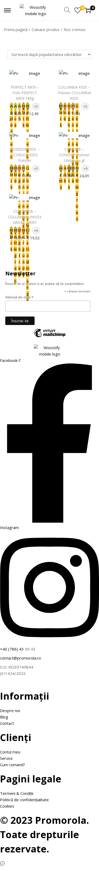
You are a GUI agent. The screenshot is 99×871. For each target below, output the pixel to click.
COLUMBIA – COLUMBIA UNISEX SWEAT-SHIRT (24, 217)
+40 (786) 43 (12, 649)
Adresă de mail (19, 297)
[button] (23, 75)
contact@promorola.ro (20, 658)
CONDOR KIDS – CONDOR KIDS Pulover (24, 155)
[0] (77, 10)
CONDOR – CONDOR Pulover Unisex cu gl (74, 155)
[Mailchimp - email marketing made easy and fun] (50, 337)
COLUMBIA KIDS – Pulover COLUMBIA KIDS (74, 93)
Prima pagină (15, 29)
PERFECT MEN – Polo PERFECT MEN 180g (25, 93)
